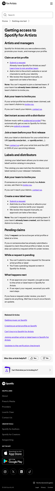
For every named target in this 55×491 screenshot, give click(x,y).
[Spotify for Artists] (9, 4)
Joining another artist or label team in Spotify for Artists (27, 338)
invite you (29, 104)
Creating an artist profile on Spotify (21, 325)
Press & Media (8, 401)
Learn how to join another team (24, 68)
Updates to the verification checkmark (22, 345)
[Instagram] (5, 472)
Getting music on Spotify (16, 320)
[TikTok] (30, 472)
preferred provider (32, 120)
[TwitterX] (13, 472)
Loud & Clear (8, 412)
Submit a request (17, 62)
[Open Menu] (51, 3)
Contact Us (7, 417)
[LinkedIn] (21, 472)
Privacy (43, 487)
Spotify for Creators (11, 434)
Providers (6, 406)
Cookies (50, 487)
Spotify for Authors (10, 429)
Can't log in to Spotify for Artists (19, 331)
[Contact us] (49, 370)
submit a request (21, 126)
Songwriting (7, 439)
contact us (37, 109)
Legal (37, 487)
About (5, 395)
